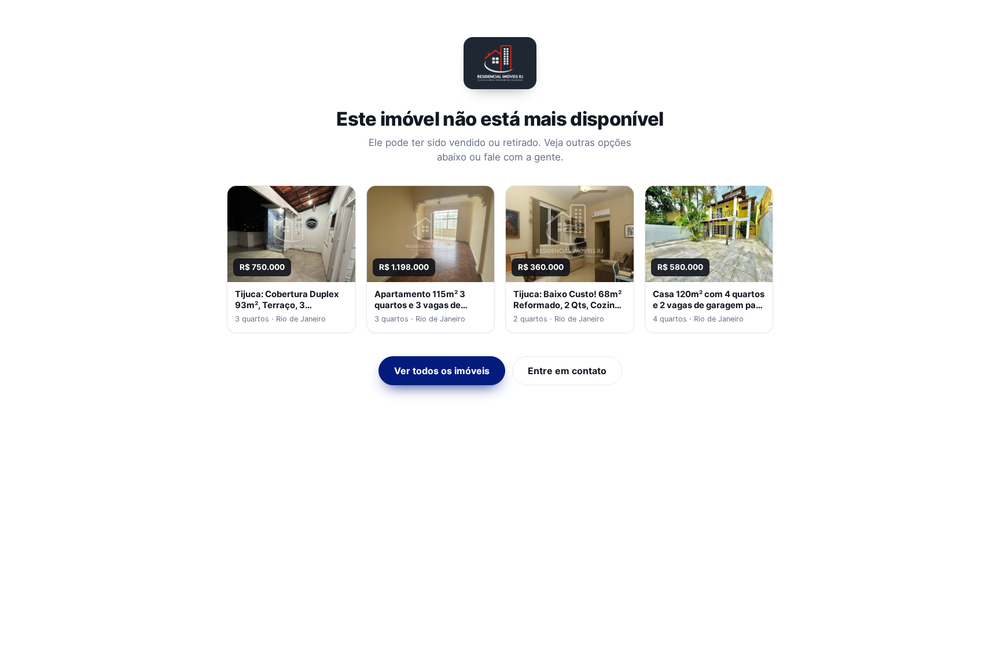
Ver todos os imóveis (442, 370)
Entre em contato (567, 370)
